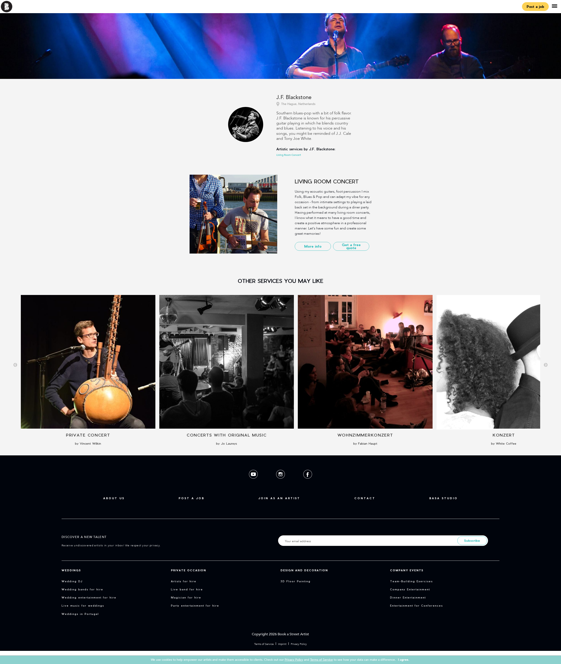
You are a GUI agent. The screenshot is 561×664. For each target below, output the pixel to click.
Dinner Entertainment (408, 597)
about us (114, 498)
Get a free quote (351, 246)
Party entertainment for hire (195, 605)
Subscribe (472, 540)
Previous (15, 365)
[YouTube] (253, 482)
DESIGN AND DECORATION (304, 570)
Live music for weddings (83, 605)
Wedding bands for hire (82, 589)
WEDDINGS (71, 570)
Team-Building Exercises (411, 581)
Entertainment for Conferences (416, 605)
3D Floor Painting (295, 581)
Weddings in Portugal (80, 613)
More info (312, 246)
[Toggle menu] (554, 6)
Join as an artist (279, 498)
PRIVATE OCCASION (188, 570)
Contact (364, 498)
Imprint (282, 644)
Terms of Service (264, 644)
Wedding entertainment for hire (89, 597)
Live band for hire (187, 589)
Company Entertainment (410, 589)
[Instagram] (281, 482)
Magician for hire (186, 597)
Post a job (535, 6)
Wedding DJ (72, 581)
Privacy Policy (299, 644)
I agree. (403, 660)
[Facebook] (308, 482)
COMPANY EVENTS (406, 570)
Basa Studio (443, 498)
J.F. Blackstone (293, 97)
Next (545, 365)
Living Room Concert (288, 155)
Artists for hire (183, 581)
